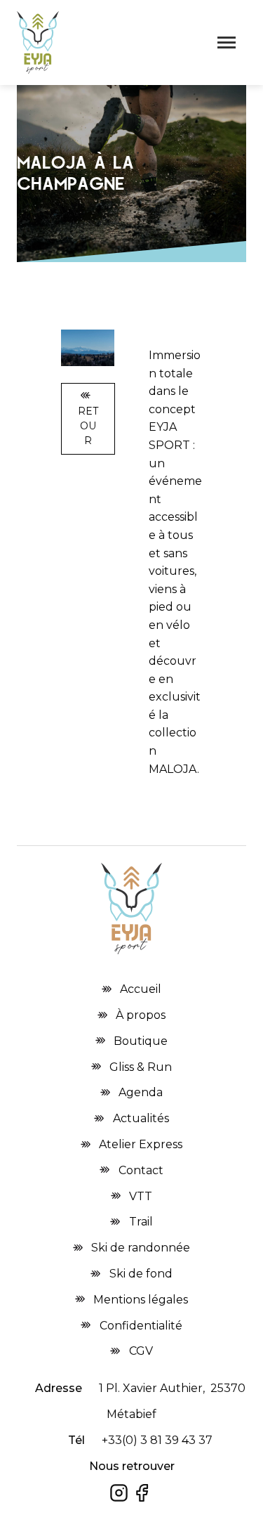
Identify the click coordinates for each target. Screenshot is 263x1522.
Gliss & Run (140, 1067)
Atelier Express (140, 1144)
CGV (141, 1351)
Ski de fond (141, 1273)
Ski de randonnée (140, 1247)
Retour (88, 426)
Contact (141, 1170)
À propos (141, 1015)
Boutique (141, 1041)
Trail (141, 1221)
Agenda (141, 1092)
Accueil (140, 989)
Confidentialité (141, 1325)
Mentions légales (140, 1299)
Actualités (141, 1118)
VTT (140, 1196)
